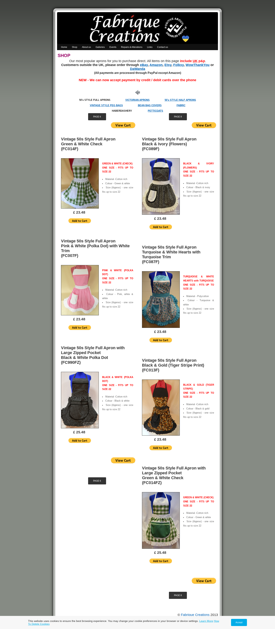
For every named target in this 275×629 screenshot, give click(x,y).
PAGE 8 (178, 116)
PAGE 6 (97, 116)
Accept (239, 622)
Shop (74, 47)
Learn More (206, 620)
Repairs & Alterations (131, 47)
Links (149, 47)
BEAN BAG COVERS (150, 105)
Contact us (162, 47)
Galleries (100, 47)
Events (112, 47)
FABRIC (181, 105)
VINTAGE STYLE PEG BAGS (106, 105)
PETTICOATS (155, 110)
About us (86, 47)
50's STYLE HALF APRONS (180, 100)
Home (64, 47)
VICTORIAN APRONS (137, 100)
